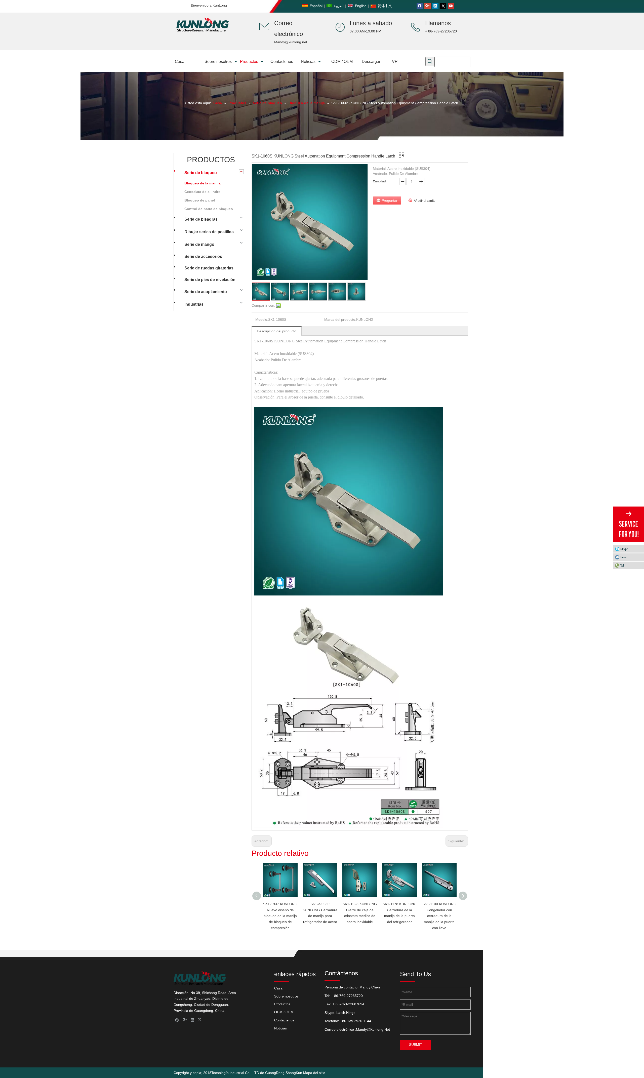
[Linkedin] (435, 6)
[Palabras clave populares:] (429, 61)
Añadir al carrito (424, 201)
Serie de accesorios (203, 256)
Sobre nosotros (286, 996)
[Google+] (427, 6)
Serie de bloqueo (200, 173)
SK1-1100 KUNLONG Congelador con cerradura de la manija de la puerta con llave (439, 916)
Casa (278, 988)
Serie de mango (199, 244)
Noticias (280, 1028)
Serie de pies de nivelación (209, 279)
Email (623, 557)
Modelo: (261, 319)
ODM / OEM (284, 1012)
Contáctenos (284, 1020)
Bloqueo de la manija (202, 183)
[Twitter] (443, 6)
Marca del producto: (340, 319)
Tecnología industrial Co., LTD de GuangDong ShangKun (256, 1073)
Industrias (194, 304)
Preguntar (389, 200)
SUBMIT (415, 1045)
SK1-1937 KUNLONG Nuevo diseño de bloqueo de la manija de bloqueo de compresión (280, 916)
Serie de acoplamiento (205, 292)
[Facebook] (420, 6)
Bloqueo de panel (199, 200)
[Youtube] (451, 6)
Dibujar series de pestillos (209, 232)
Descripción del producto (276, 331)
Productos (282, 1004)
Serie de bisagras (201, 219)
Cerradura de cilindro (202, 192)
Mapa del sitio (314, 1073)
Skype (624, 548)
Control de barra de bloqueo (208, 209)
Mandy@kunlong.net (290, 42)
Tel (622, 565)
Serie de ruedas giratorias (208, 268)
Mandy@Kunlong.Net (373, 1029)
